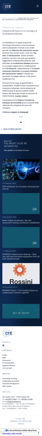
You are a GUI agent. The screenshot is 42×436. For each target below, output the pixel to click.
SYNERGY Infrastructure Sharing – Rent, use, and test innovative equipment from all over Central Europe (21, 256)
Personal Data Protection (20, 421)
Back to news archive (12, 129)
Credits (21, 424)
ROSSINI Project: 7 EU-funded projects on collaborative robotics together (20, 291)
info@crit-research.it (14, 402)
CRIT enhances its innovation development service (20, 187)
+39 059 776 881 (27, 399)
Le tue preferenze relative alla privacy (22, 430)
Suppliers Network (8, 365)
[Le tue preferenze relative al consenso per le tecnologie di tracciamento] (38, 432)
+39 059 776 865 (11, 399)
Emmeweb (24, 112)
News (4, 18)
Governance (6, 360)
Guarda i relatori (21, 96)
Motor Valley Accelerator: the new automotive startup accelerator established (21, 221)
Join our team (7, 368)
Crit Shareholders (8, 363)
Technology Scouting (9, 378)
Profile (4, 355)
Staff (4, 358)
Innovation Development (10, 384)
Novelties (12, 18)
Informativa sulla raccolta (12, 434)
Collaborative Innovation (10, 381)
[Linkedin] (21, 122)
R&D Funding (6, 386)
